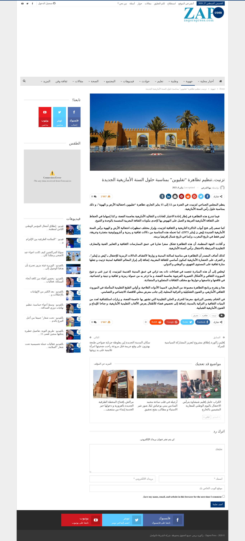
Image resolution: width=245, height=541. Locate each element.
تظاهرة (205, 315)
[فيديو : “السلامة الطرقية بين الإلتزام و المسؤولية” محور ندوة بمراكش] (73, 243)
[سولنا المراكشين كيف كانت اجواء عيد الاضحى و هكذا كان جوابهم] (73, 256)
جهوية (189, 81)
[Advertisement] (122, 49)
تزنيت (214, 315)
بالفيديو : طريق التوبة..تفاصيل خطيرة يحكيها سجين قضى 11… (44, 332)
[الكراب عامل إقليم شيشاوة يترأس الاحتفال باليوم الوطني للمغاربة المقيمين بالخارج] (201, 384)
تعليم (160, 81)
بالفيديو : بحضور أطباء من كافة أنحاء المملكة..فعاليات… (44, 280)
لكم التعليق (159, 3)
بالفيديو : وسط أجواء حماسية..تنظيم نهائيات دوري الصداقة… (44, 306)
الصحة (94, 81)
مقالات (148, 3)
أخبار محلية (207, 81)
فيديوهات (128, 81)
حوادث (146, 81)
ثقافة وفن (61, 81)
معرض (195, 315)
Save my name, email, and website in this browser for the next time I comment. (182, 496)
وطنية (174, 81)
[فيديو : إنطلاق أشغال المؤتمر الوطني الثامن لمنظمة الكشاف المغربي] (73, 230)
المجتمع (110, 81)
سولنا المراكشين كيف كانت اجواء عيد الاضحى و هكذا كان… (43, 254)
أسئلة (132, 3)
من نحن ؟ (122, 3)
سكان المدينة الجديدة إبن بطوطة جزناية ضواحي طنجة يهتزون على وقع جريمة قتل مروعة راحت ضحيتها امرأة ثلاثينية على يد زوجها (119, 346)
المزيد (46, 81)
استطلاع (172, 3)
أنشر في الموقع (186, 3)
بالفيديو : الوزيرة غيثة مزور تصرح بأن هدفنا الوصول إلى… (44, 267)
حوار (140, 3)
